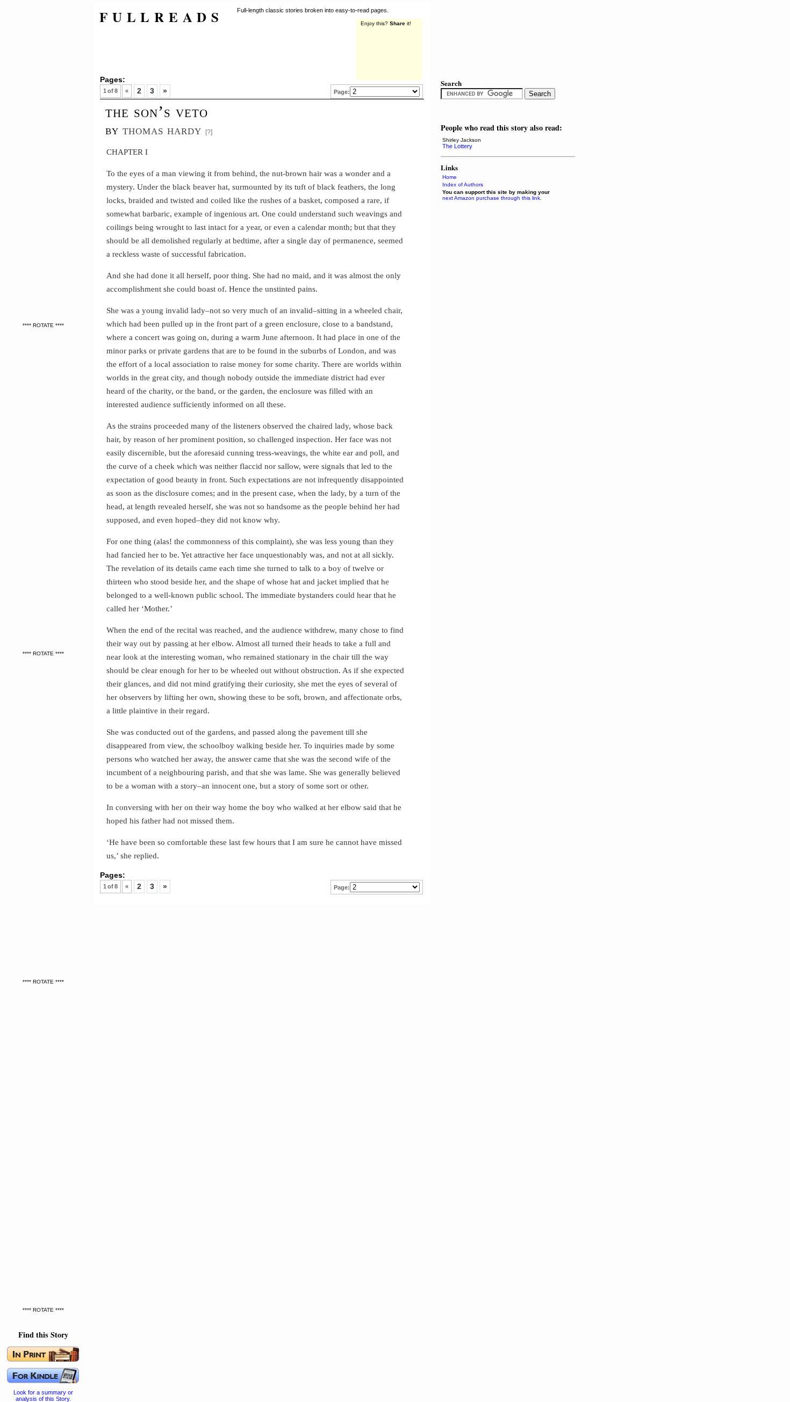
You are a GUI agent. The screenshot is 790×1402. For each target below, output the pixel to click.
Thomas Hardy (162, 129)
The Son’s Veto (156, 112)
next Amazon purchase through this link (491, 198)
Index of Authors (462, 184)
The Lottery (457, 146)
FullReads (161, 17)
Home (449, 177)
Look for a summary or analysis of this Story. (43, 1395)
